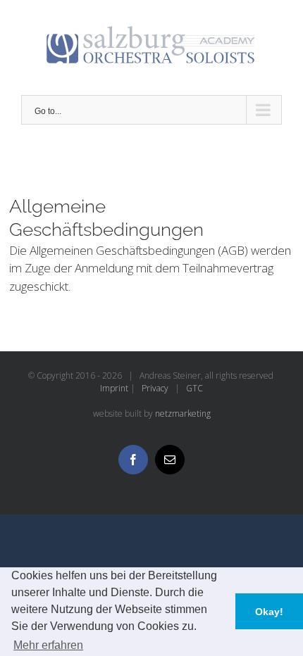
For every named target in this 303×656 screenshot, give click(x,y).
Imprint (114, 388)
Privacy (155, 388)
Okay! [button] (269, 611)
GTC (194, 388)
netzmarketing (183, 414)
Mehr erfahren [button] (48, 645)
